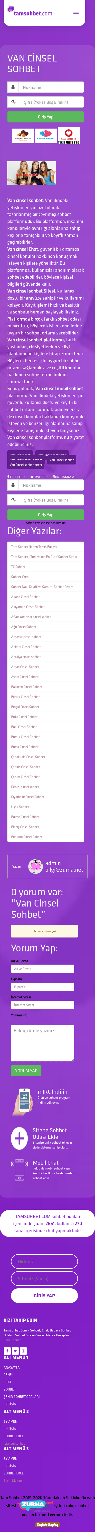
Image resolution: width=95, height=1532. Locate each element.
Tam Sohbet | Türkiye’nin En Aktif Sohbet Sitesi (44, 556)
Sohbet (16, 1340)
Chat (7, 1340)
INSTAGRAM (65, 477)
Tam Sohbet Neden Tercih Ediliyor (34, 546)
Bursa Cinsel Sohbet (24, 747)
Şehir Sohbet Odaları (22, 1396)
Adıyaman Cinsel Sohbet (28, 607)
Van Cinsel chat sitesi (52, 455)
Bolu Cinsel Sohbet (24, 727)
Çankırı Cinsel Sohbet (25, 767)
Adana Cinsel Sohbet (25, 597)
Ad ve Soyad (19, 961)
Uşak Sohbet (20, 807)
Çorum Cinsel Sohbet (25, 777)
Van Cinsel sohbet (62, 460)
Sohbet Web (19, 576)
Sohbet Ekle (14, 1436)
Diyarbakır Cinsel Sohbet (27, 797)
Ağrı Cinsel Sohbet (23, 627)
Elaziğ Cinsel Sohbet (25, 827)
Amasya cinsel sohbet (26, 637)
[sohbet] (35, 1505)
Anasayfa (12, 1367)
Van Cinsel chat (20, 455)
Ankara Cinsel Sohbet (26, 647)
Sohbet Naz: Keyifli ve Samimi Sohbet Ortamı (42, 587)
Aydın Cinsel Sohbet (24, 677)
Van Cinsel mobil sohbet (26, 460)
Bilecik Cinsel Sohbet (25, 697)
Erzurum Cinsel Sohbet (26, 837)
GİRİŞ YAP (44, 1295)
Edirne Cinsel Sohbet (25, 817)
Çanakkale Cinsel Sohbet (28, 757)
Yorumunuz (19, 1015)
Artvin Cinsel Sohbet (25, 667)
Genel (8, 1374)
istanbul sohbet (14, 1443)
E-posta (16, 979)
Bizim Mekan (13, 1480)
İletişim (10, 1404)
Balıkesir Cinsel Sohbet (26, 687)
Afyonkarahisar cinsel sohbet (31, 617)
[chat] (47, 1524)
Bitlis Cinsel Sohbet (24, 717)
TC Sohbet (18, 566)
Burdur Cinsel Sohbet (25, 737)
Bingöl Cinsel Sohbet (25, 707)
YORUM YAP (26, 1070)
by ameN (10, 1421)
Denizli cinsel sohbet (25, 787)
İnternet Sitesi (21, 997)
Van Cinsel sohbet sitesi (26, 465)
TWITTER (41, 477)
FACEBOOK (17, 477)
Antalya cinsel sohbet (26, 657)
